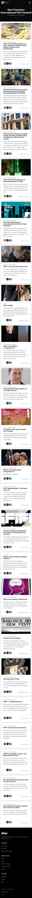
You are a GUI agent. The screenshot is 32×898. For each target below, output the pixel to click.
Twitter (3, 879)
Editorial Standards (6, 864)
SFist (4, 833)
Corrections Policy (6, 866)
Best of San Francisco (6, 851)
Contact (3, 869)
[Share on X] (7, 63)
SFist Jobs (4, 848)
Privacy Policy (4, 892)
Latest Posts (4, 846)
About (2, 858)
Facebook (3, 876)
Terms (2, 894)
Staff (2, 861)
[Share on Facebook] (10, 63)
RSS (2, 882)
